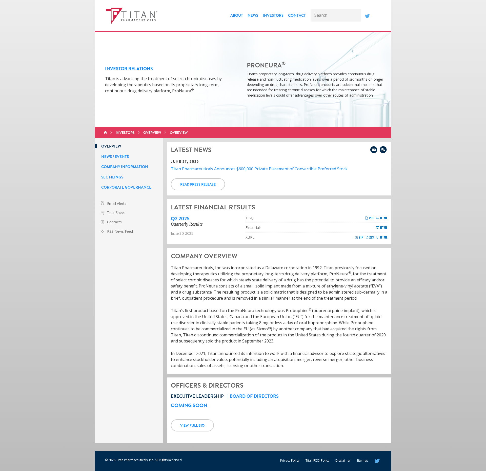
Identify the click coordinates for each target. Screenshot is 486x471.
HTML (383, 218)
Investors (273, 15)
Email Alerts (116, 203)
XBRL (250, 237)
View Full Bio (192, 425)
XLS (371, 237)
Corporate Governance (126, 187)
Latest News (191, 150)
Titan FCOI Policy (317, 460)
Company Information (124, 167)
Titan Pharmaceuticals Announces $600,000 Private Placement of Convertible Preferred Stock (259, 169)
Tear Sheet (116, 212)
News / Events (115, 156)
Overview (152, 132)
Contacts (114, 222)
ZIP (360, 237)
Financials (253, 227)
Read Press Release (198, 184)
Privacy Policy (289, 460)
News (253, 15)
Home (105, 132)
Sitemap (362, 460)
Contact (297, 15)
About (236, 15)
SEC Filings (112, 177)
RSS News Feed (120, 231)
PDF (371, 218)
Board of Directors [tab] (254, 396)
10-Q (250, 217)
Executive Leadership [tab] (197, 396)
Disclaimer (343, 460)
